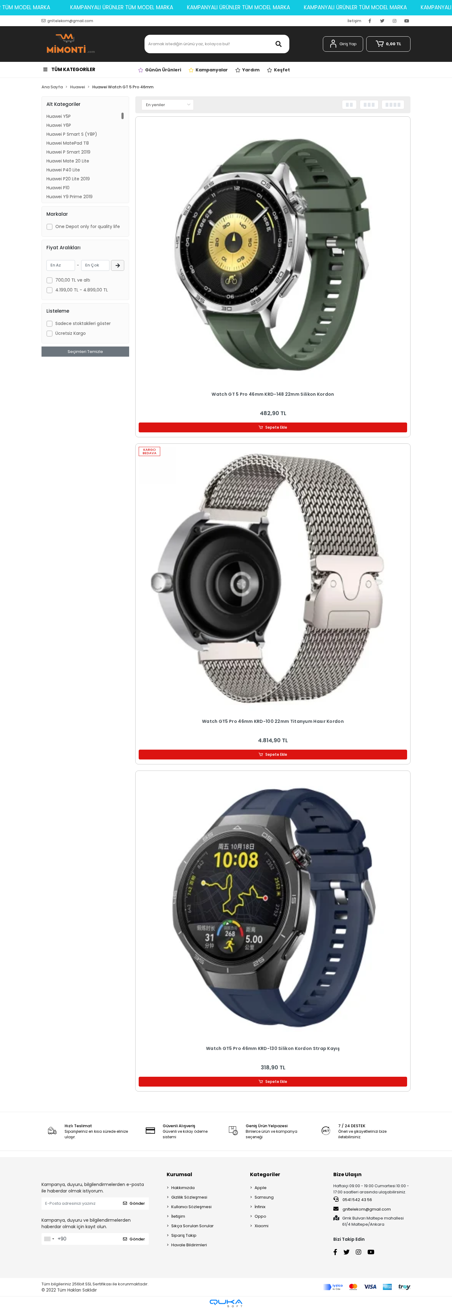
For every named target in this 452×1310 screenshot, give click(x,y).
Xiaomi (261, 1226)
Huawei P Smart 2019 (68, 152)
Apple (261, 1188)
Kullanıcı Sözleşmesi (191, 1207)
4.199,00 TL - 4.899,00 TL (81, 290)
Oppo (260, 1216)
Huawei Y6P (58, 125)
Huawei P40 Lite (63, 170)
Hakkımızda (183, 1188)
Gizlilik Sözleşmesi (189, 1197)
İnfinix (260, 1207)
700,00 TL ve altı (72, 280)
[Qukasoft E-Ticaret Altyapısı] (226, 1303)
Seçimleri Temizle (85, 352)
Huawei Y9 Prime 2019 (69, 197)
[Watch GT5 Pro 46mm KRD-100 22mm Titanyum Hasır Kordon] (273, 581)
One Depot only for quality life (87, 226)
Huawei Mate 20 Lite (67, 161)
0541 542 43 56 (357, 1200)
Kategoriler (265, 1174)
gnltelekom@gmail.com (367, 1209)
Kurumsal (179, 1174)
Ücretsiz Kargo (70, 333)
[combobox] (49, 1238)
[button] (343, 44)
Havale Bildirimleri (189, 1245)
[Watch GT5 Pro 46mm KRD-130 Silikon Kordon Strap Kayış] (273, 908)
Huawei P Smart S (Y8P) (71, 134)
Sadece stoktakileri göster (83, 323)
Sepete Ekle (276, 427)
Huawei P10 (57, 188)
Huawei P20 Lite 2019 (68, 179)
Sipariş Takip (183, 1235)
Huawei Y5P (58, 116)
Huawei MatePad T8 (67, 143)
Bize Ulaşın (347, 1174)
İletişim (354, 20)
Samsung (264, 1197)
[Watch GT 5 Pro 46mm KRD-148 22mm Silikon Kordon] (273, 254)
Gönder (137, 1203)
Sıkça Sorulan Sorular (192, 1226)
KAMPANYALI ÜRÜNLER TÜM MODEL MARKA (121, 7)
